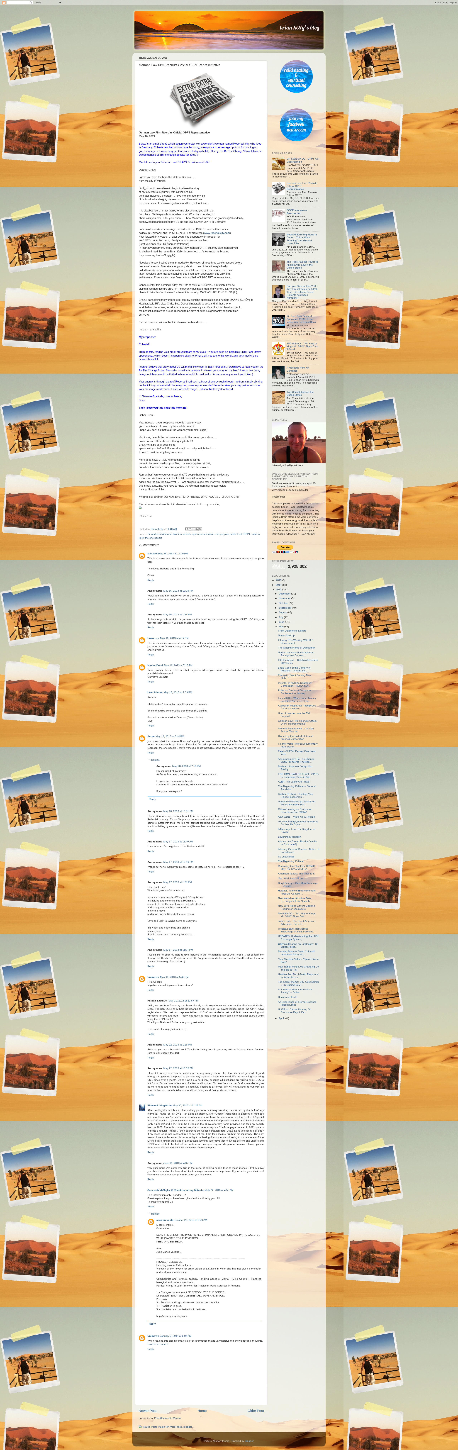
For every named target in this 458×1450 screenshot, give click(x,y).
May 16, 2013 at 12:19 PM (178, 590)
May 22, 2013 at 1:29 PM (177, 1044)
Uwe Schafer (155, 692)
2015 (279, 580)
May (281, 626)
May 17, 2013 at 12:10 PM (178, 862)
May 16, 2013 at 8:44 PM (170, 736)
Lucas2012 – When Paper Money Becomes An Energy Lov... (297, 699)
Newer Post (148, 1411)
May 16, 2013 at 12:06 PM (173, 553)
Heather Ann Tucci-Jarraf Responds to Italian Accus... (298, 976)
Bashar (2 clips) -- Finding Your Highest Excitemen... (295, 795)
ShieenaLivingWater (159, 1105)
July (281, 617)
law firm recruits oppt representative (193, 534)
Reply (150, 580)
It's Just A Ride (286, 856)
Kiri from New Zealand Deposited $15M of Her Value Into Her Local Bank (301, 319)
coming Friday (169, 285)
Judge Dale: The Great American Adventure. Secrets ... (296, 922)
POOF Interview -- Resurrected (297, 212)
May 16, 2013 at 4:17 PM (174, 638)
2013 (279, 589)
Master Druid (155, 665)
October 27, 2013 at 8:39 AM (190, 1220)
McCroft (152, 553)
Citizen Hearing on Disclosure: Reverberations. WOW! (295, 810)
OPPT (246, 534)
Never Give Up (286, 635)
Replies (155, 760)
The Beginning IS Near (291, 861)
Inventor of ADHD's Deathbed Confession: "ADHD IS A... (294, 684)
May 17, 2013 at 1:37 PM (177, 882)
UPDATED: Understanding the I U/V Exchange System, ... (298, 937)
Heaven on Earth (287, 997)
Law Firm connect (157, 1344)
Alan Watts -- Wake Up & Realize (296, 816)
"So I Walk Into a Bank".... (292, 878)
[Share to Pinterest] (200, 529)
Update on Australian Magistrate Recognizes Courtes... (296, 654)
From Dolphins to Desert (292, 630)
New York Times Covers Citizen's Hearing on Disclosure (296, 907)
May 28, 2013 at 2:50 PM (186, 766)
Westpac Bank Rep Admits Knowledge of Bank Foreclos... (296, 930)
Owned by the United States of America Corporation (295, 737)
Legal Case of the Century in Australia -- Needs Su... (294, 669)
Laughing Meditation (289, 836)
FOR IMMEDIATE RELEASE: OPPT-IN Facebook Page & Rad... (298, 775)
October (284, 603)
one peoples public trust (228, 534)
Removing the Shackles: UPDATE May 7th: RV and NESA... (297, 867)
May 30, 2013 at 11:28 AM (188, 1105)
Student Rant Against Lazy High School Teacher (296, 730)
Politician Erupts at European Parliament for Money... (294, 692)
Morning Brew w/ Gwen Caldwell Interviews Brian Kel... (296, 953)
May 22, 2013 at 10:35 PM (178, 1068)
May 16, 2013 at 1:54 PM (177, 614)
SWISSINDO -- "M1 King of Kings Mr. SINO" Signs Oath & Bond (302, 346)
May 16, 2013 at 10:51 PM (178, 811)
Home (202, 1411)
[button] (201, 508)
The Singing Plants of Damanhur (296, 647)
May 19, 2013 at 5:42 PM (174, 977)
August (283, 612)
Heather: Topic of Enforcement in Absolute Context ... (296, 892)
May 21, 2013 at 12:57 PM (183, 1000)
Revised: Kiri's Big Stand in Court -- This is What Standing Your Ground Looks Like (302, 239)
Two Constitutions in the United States (300, 393)
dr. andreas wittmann (160, 534)
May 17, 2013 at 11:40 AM (178, 841)
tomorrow (144, 478)
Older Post (256, 1411)
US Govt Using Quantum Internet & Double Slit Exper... (298, 823)
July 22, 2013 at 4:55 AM (219, 1190)
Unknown (153, 638)
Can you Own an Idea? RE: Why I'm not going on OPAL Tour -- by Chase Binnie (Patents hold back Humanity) (302, 292)
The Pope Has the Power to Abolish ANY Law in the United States (302, 264)
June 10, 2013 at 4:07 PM (178, 1163)
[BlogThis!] (190, 529)
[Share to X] (193, 529)
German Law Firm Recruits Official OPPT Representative (297, 722)
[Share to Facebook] (197, 529)
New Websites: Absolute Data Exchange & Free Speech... (295, 900)
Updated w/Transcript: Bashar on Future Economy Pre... (296, 803)
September (285, 607)
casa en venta (164, 1220)
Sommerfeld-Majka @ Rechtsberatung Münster (175, 1190)
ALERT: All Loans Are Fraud (294, 781)
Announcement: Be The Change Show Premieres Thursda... (296, 760)
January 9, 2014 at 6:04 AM (175, 1336)
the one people (153, 538)
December (285, 593)
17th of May (190, 285)
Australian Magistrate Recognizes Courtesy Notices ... (297, 707)
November (285, 598)
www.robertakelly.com (217, 232)
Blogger (249, 1441)
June (282, 622)
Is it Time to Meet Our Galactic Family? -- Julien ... (295, 991)
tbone (151, 736)
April (281, 1018)
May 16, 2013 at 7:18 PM (178, 665)
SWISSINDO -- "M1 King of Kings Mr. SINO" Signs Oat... (296, 915)
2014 (279, 585)
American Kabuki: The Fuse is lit (296, 873)
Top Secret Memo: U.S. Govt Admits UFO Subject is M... (298, 983)
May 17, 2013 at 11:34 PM (178, 950)
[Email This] (186, 529)
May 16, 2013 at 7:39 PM (178, 692)
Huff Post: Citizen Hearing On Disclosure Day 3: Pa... (294, 1011)
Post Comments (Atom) (167, 1418)
